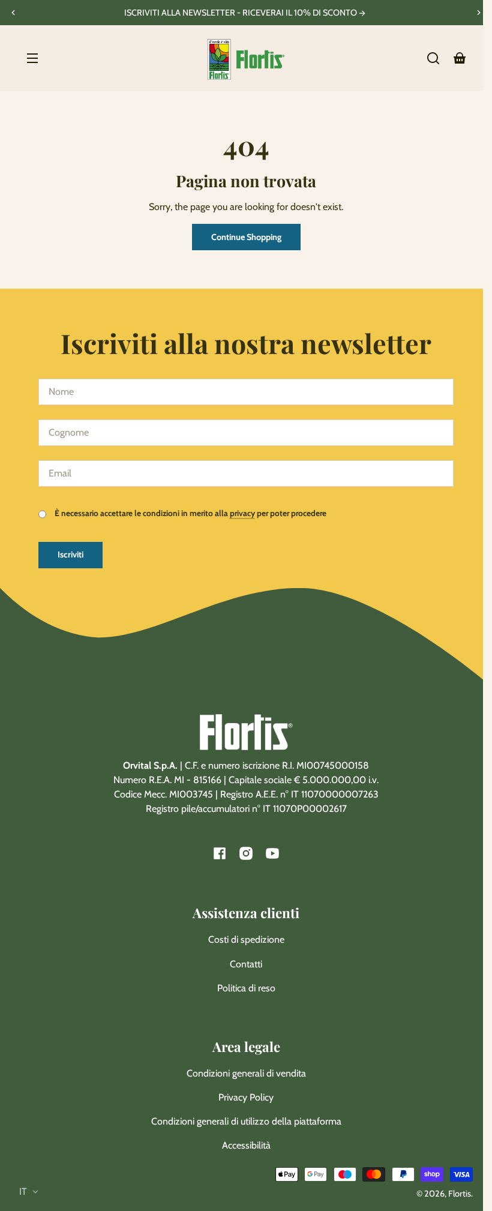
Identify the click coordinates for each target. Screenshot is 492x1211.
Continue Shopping (246, 237)
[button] (433, 58)
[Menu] (32, 58)
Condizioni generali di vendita (246, 1073)
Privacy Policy (246, 1097)
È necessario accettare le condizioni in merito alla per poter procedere (189, 513)
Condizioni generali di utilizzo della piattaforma (246, 1121)
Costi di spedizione (246, 939)
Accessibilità (246, 1145)
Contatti (246, 964)
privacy (242, 513)
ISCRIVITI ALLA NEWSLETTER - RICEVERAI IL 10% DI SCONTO (241, 13)
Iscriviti (70, 554)
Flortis (459, 1193)
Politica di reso (246, 988)
